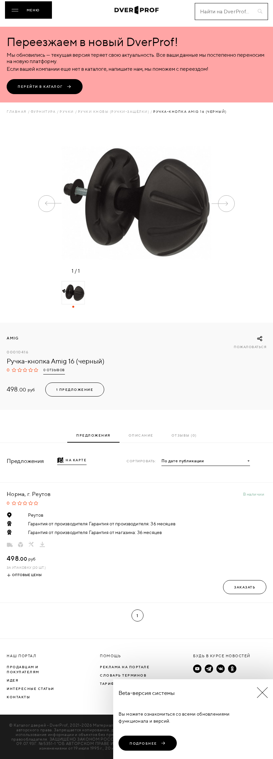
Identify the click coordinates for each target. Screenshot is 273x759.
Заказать (244, 587)
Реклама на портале (124, 667)
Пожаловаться (250, 347)
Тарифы (109, 684)
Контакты (18, 697)
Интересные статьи (30, 689)
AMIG (13, 338)
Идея (12, 680)
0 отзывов (54, 370)
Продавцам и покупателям (23, 669)
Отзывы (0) (184, 435)
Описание (141, 435)
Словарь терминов (123, 675)
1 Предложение (75, 390)
